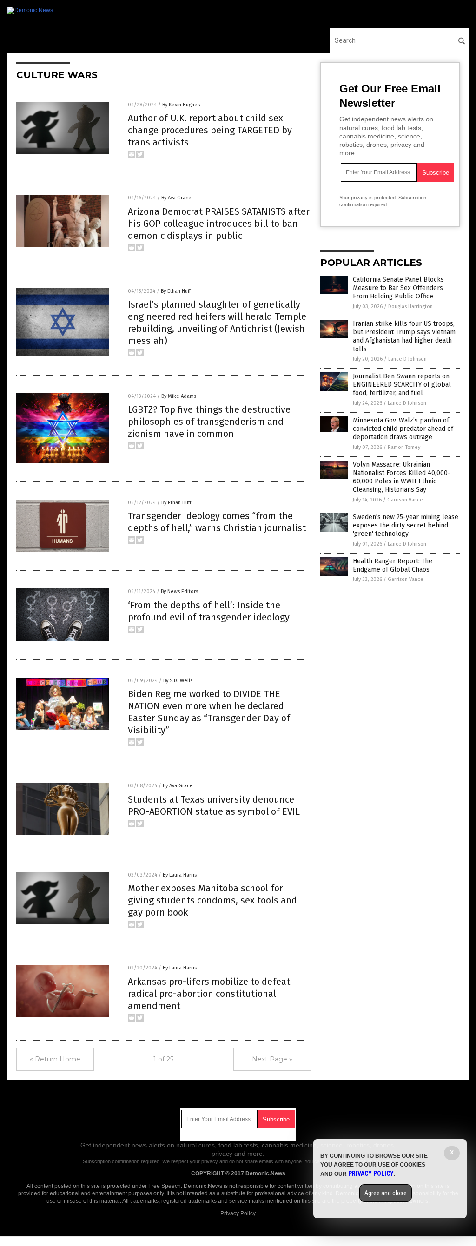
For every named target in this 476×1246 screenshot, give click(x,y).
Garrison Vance (405, 500)
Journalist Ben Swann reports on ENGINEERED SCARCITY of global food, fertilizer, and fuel (402, 384)
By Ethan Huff (176, 291)
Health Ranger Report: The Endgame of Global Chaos (392, 565)
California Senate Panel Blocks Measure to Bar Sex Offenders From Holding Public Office (398, 288)
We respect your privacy (190, 1161)
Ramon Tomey (404, 447)
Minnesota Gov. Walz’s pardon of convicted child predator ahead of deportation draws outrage (403, 428)
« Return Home (55, 1059)
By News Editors (179, 591)
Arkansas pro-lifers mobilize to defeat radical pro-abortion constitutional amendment (209, 993)
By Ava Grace (176, 198)
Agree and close (385, 1193)
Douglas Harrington (410, 306)
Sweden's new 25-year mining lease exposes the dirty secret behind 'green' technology (405, 525)
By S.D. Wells (177, 681)
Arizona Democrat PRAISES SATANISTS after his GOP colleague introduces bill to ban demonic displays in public (219, 223)
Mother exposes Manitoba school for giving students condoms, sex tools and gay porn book (212, 900)
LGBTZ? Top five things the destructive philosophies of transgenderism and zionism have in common (209, 421)
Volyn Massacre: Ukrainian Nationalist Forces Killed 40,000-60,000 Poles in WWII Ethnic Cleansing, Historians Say (401, 477)
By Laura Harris (180, 875)
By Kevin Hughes (181, 105)
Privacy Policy (238, 1213)
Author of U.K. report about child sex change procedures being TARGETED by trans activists (210, 130)
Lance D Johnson (407, 359)
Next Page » (272, 1059)
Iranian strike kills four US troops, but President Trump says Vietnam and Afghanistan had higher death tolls (404, 336)
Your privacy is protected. (368, 197)
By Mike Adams (178, 396)
